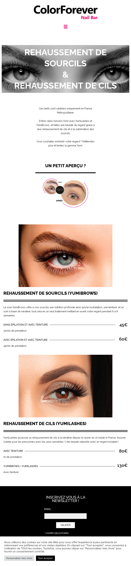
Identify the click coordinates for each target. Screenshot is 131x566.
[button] (65, 27)
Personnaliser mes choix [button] (19, 558)
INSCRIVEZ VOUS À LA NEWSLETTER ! (65, 499)
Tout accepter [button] (45, 558)
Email (47, 509)
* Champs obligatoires (56, 533)
